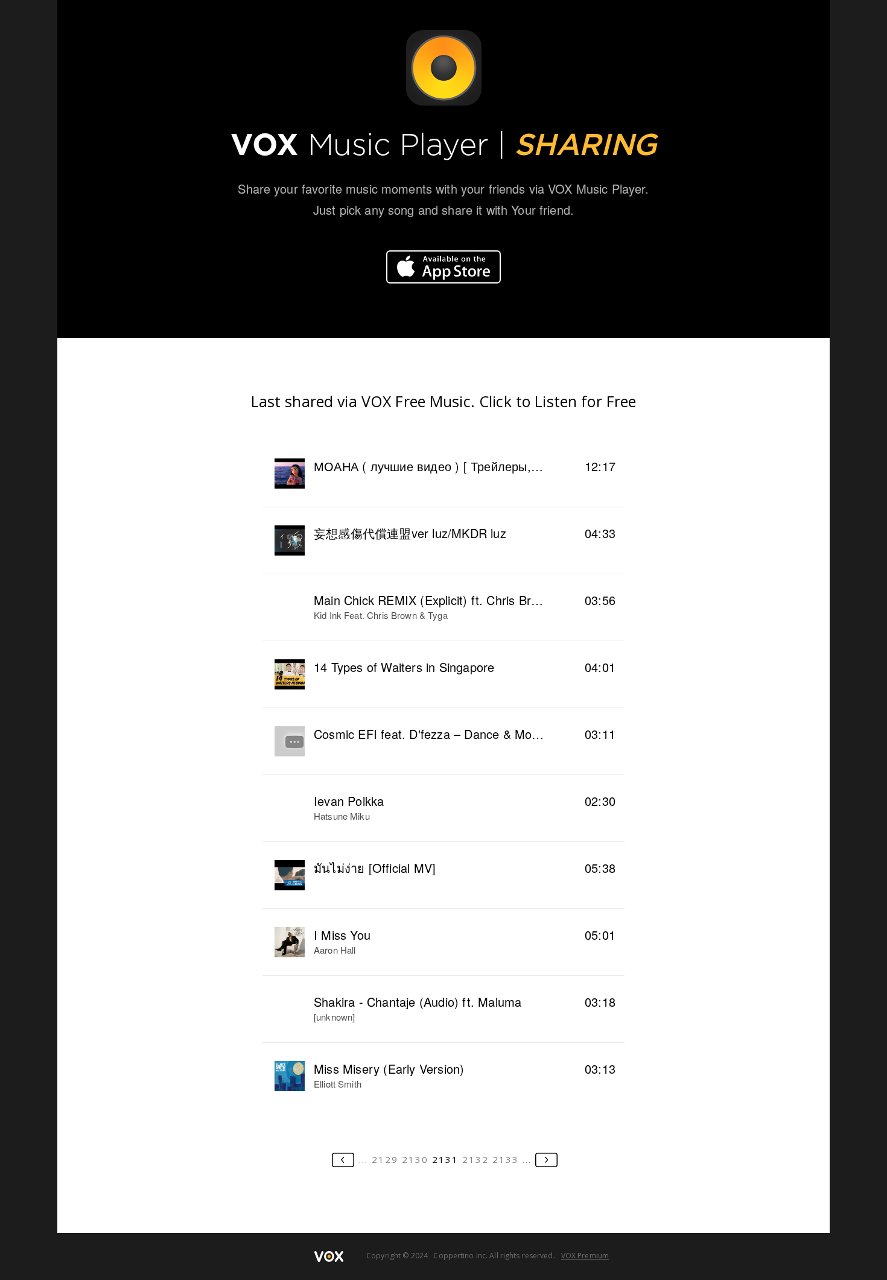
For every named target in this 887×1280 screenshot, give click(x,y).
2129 (385, 1159)
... (363, 1159)
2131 (445, 1159)
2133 (505, 1159)
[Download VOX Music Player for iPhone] (443, 267)
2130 (415, 1159)
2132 (475, 1159)
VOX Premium (585, 1255)
